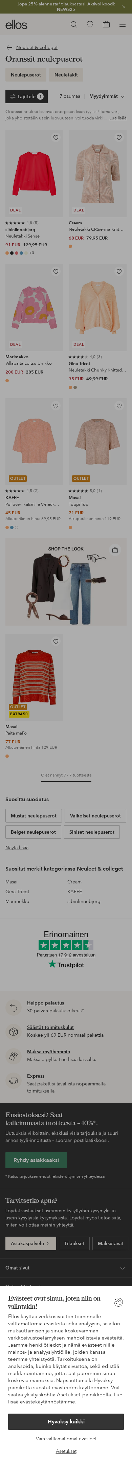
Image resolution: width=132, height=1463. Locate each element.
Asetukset (66, 1451)
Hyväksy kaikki (66, 1421)
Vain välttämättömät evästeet (66, 1439)
